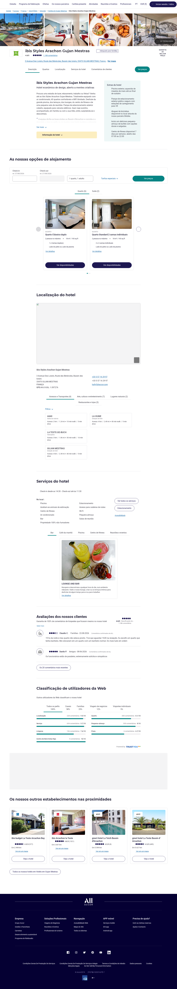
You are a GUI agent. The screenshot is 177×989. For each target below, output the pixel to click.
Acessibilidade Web (81, 923)
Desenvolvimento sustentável (26, 934)
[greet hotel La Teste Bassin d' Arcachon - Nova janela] (148, 822)
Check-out (45, 172)
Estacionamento (124, 508)
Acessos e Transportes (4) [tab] (60, 396)
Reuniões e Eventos (51, 927)
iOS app (106, 927)
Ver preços (142, 69)
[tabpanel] (88, 235)
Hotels (8, 11)
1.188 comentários (50, 55)
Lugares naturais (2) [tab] (119, 396)
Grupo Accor (19, 923)
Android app (107, 931)
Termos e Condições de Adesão (113, 963)
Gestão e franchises (22, 927)
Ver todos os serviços (127, 501)
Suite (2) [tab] (95, 191)
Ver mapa (112, 61)
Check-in (18, 172)
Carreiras (18, 931)
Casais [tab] (68, 707)
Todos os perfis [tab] (52, 707)
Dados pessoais (136, 963)
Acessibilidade (120, 515)
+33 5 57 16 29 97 (99, 377)
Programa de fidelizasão (24, 938)
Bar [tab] (52, 533)
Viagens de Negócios (52, 923)
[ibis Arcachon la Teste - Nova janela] (68, 822)
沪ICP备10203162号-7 (96, 972)
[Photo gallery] (88, 29)
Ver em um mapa (21, 851)
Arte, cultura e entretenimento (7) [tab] (91, 396)
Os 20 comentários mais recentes (53, 667)
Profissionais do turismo (53, 931)
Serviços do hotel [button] (52, 481)
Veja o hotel (28, 859)
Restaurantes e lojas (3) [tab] (89, 402)
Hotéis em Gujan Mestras (57, 11)
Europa (16, 11)
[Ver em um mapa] (88, 333)
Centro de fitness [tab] (97, 533)
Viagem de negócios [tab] (98, 707)
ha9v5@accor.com (100, 384)
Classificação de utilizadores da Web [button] (71, 688)
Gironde (43, 11)
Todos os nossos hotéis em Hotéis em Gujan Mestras (35, 872)
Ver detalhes (66, 595)
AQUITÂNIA (33, 11)
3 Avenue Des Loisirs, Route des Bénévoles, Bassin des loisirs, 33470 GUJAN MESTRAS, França (65, 61)
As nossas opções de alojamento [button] (40, 159)
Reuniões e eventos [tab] (118, 533)
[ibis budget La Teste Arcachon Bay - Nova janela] (28, 822)
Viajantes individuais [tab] (122, 707)
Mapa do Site (79, 927)
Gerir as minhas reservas (142, 923)
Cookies (149, 963)
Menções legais (74, 966)
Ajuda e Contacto (139, 927)
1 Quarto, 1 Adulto (76, 178)
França (23, 11)
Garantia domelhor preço (163, 53)
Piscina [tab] (81, 533)
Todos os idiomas (80, 931)
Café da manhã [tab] (65, 533)
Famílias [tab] (80, 707)
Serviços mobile (109, 923)
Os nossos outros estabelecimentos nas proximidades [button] (60, 799)
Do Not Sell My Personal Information (97, 966)
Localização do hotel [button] (55, 295)
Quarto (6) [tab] (82, 191)
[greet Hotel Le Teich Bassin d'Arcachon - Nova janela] (108, 822)
